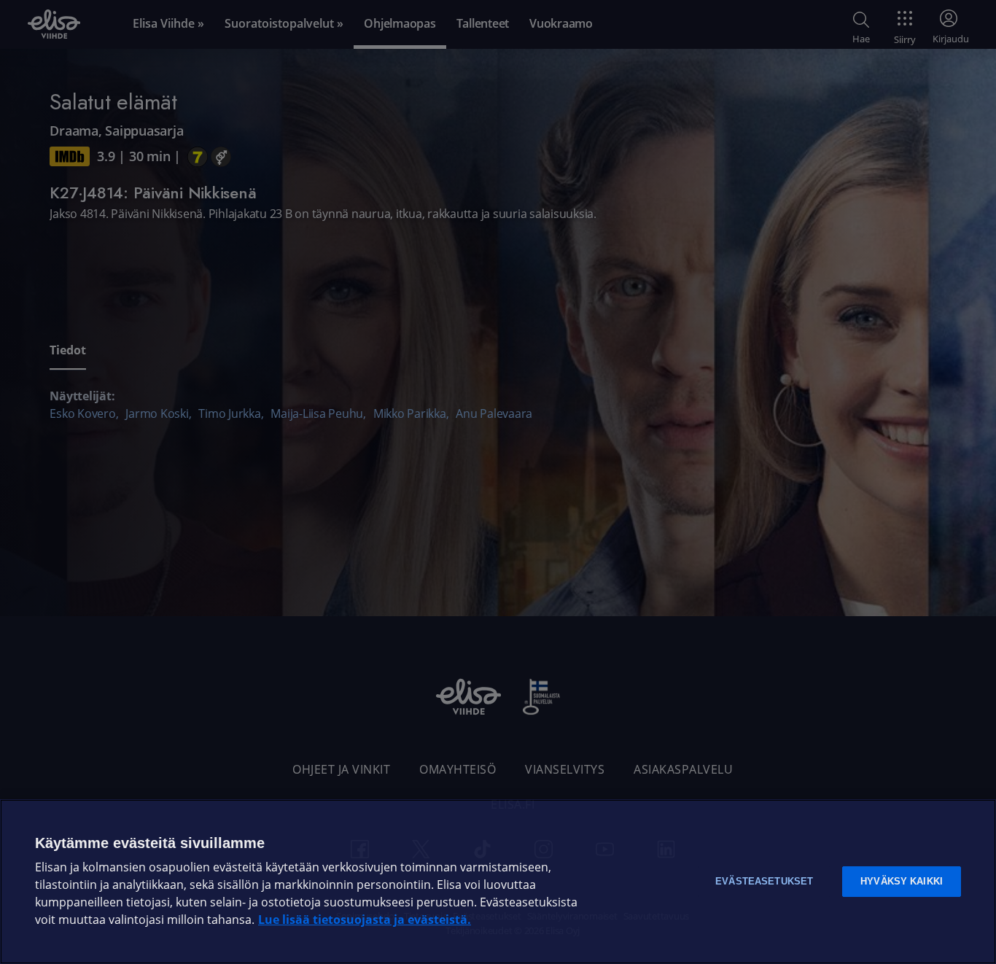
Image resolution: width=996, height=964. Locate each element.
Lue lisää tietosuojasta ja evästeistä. (364, 920)
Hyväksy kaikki (901, 881)
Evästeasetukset (764, 881)
